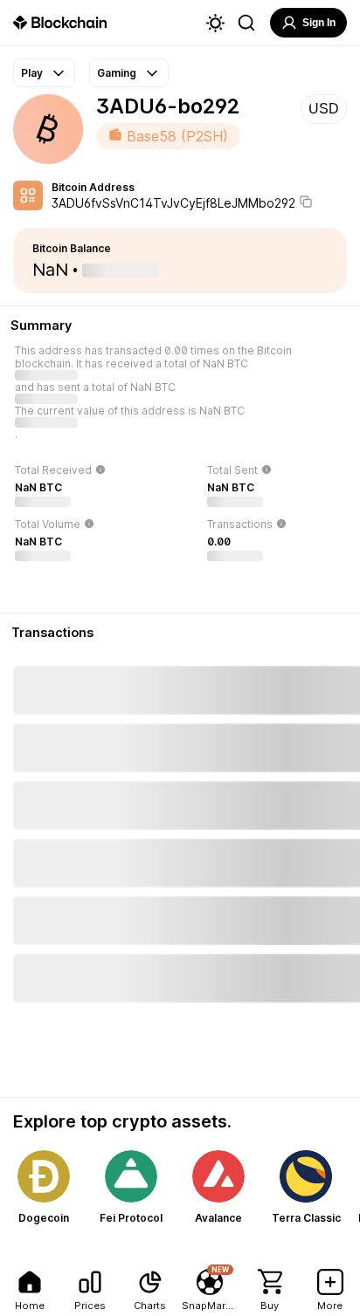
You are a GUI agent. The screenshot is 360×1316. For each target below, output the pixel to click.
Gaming (116, 72)
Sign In (319, 23)
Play (32, 72)
